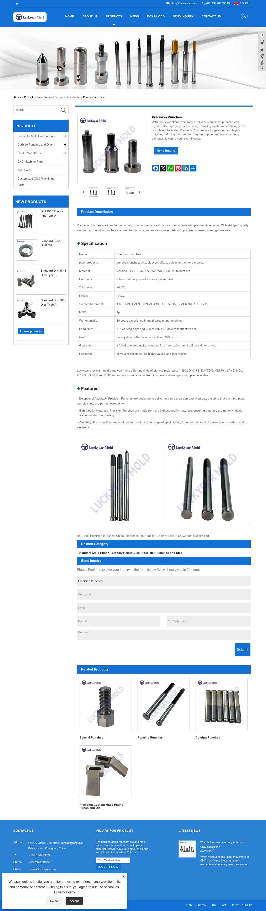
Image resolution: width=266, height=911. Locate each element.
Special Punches (91, 737)
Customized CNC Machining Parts (35, 181)
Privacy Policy (242, 905)
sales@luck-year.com (183, 3)
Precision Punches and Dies (88, 97)
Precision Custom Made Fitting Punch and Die (101, 806)
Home (69, 16)
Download (156, 16)
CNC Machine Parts (30, 161)
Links (188, 905)
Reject (54, 900)
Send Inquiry (183, 16)
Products (114, 16)
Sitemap (202, 905)
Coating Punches (208, 737)
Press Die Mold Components (53, 97)
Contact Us (211, 16)
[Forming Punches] (164, 704)
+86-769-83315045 (40, 862)
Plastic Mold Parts (29, 153)
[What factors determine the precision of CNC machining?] (187, 849)
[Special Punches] (106, 704)
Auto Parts (24, 170)
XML (224, 905)
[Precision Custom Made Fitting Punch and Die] (106, 771)
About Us (89, 16)
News (134, 16)
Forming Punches (150, 737)
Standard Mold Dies (126, 552)
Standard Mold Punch (94, 552)
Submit (242, 649)
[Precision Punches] (94, 192)
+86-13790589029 (218, 3)
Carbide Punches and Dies (35, 144)
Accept (74, 900)
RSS (214, 905)
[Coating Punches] (222, 704)
